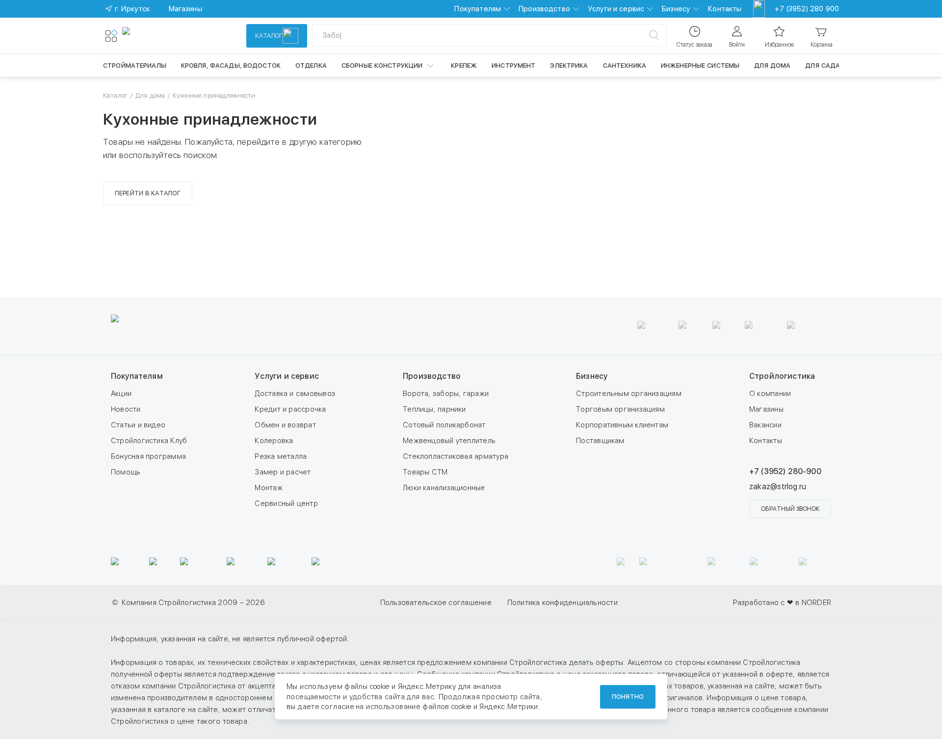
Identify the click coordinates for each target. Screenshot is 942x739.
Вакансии (765, 425)
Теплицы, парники (434, 409)
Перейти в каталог (148, 193)
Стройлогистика (782, 376)
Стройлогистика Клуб (149, 440)
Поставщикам (600, 440)
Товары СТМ (425, 472)
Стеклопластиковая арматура (455, 456)
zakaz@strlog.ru (777, 486)
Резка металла (281, 456)
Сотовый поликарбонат (444, 425)
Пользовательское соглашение (436, 602)
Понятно (628, 696)
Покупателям (477, 8)
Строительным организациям (628, 393)
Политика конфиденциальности (562, 602)
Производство (544, 8)
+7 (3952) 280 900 (807, 8)
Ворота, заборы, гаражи (446, 393)
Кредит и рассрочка (290, 409)
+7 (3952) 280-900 (785, 471)
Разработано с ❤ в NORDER (782, 602)
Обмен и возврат (285, 425)
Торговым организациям (620, 409)
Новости (126, 409)
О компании (770, 393)
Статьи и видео (138, 425)
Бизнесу (676, 8)
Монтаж (268, 487)
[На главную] (158, 36)
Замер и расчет (283, 472)
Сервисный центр (286, 503)
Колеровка (274, 440)
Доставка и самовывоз (295, 393)
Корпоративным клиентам (622, 425)
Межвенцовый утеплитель (449, 440)
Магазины (766, 409)
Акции (121, 393)
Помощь (125, 472)
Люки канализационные (444, 487)
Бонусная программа (148, 456)
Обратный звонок (790, 508)
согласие (337, 706)
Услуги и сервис (616, 8)
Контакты (724, 8)
